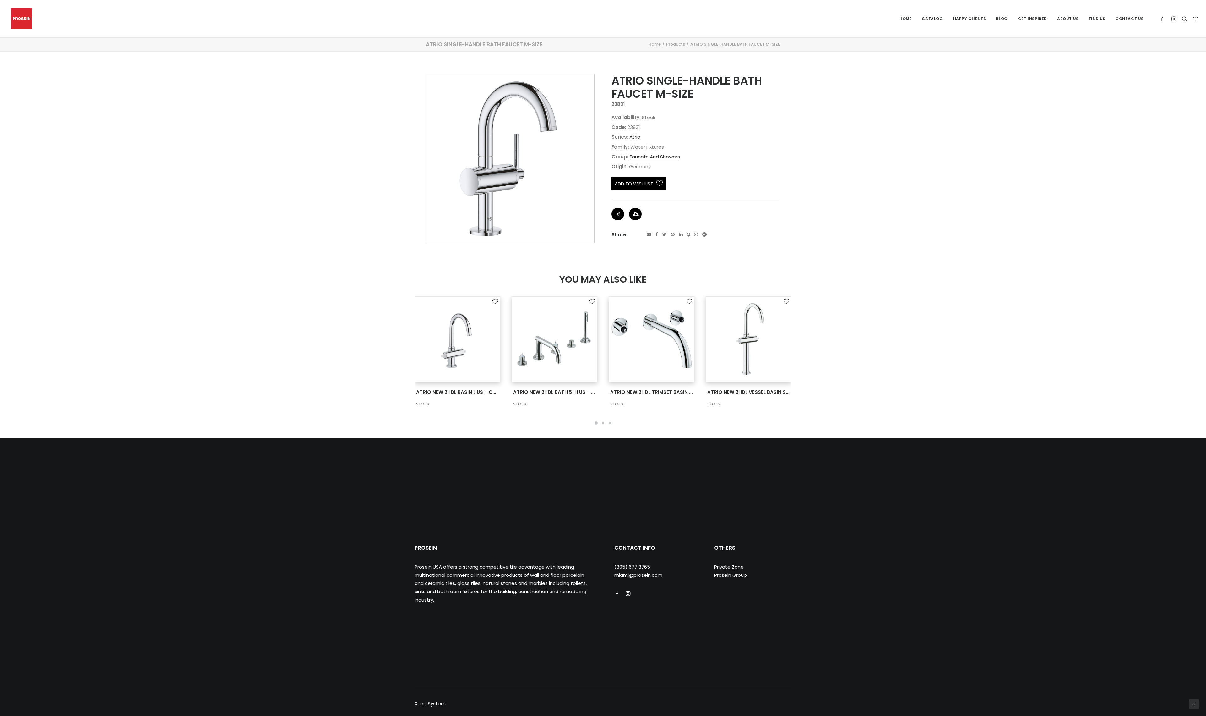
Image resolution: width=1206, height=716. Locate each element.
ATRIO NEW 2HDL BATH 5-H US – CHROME (465, 392)
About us (1068, 18)
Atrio (634, 137)
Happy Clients (969, 18)
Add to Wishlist (634, 183)
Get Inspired (1032, 18)
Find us (1097, 18)
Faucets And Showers (655, 156)
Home (905, 18)
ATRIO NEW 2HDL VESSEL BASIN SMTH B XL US (664, 392)
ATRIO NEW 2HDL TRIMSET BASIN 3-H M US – (565, 392)
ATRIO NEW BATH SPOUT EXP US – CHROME (759, 392)
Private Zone (729, 567)
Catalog (932, 18)
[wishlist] (1194, 19)
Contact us (1130, 18)
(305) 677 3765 (632, 567)
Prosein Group (730, 575)
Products (675, 44)
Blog (1002, 18)
